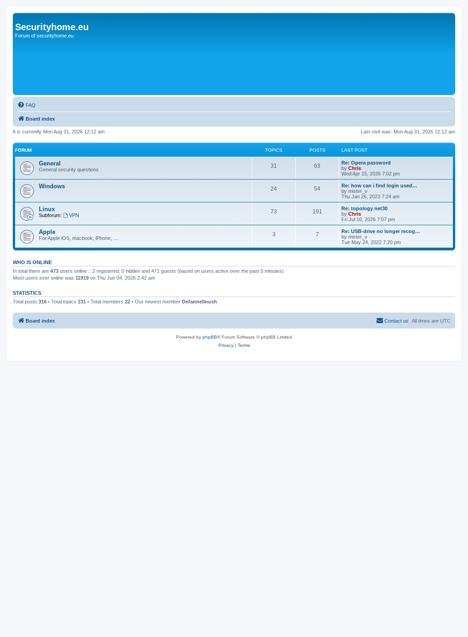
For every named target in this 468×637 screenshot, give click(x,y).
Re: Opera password (366, 162)
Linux (47, 209)
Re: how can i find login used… (379, 185)
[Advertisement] (181, 67)
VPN (74, 215)
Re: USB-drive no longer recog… (380, 231)
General (50, 163)
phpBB (209, 337)
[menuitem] (26, 105)
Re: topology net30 (364, 208)
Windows (52, 186)
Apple (47, 231)
